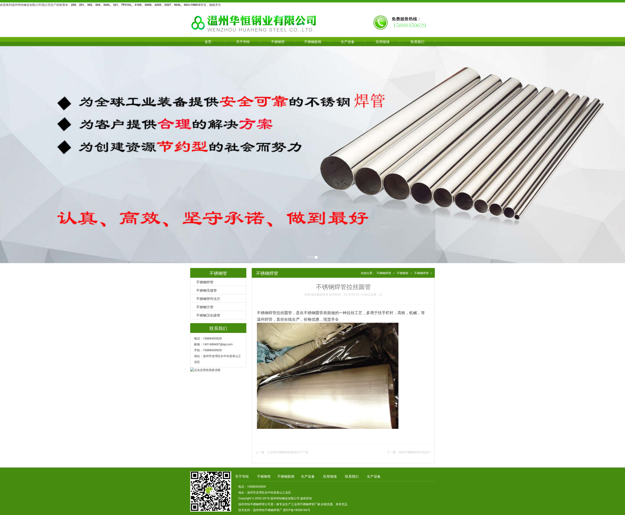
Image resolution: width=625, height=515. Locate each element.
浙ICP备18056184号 (296, 510)
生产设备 (347, 41)
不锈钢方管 (204, 306)
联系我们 (417, 41)
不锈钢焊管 (204, 281)
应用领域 (382, 41)
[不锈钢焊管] (254, 23)
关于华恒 (243, 41)
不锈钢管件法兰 (208, 298)
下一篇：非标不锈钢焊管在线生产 (409, 452)
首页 (208, 41)
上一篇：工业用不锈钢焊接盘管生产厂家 (282, 452)
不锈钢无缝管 (206, 290)
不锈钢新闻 (312, 41)
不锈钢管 (278, 41)
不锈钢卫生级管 (208, 315)
